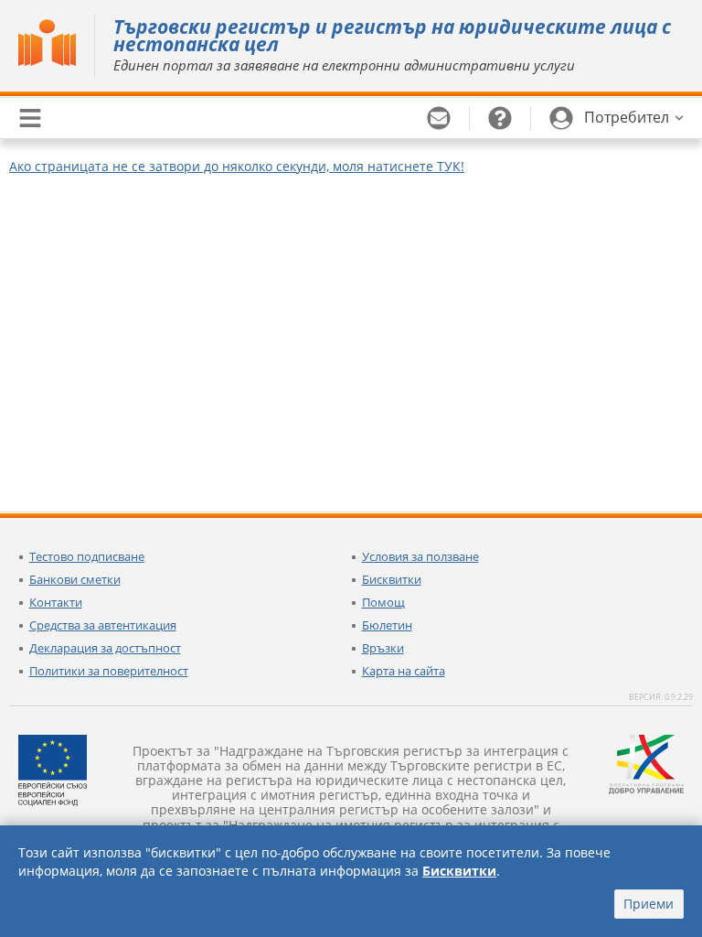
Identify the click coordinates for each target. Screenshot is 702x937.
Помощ (383, 602)
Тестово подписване (86, 556)
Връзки (383, 648)
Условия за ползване (420, 556)
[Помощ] (500, 118)
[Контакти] (439, 118)
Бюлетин (387, 625)
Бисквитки (391, 579)
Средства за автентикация (102, 625)
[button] (616, 118)
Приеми (648, 903)
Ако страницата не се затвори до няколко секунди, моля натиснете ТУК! (236, 166)
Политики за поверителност (108, 670)
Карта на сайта (403, 670)
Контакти (55, 602)
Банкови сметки (75, 579)
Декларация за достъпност (105, 648)
